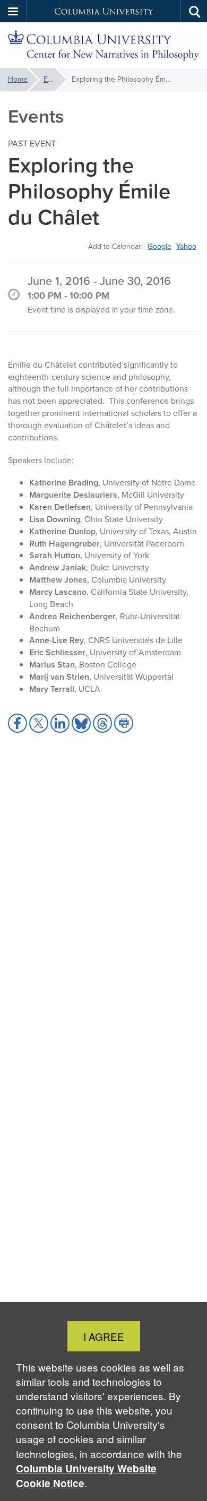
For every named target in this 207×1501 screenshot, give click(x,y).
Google (159, 246)
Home (18, 79)
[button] (13, 11)
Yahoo (186, 246)
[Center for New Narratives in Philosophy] (103, 45)
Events (55, 79)
